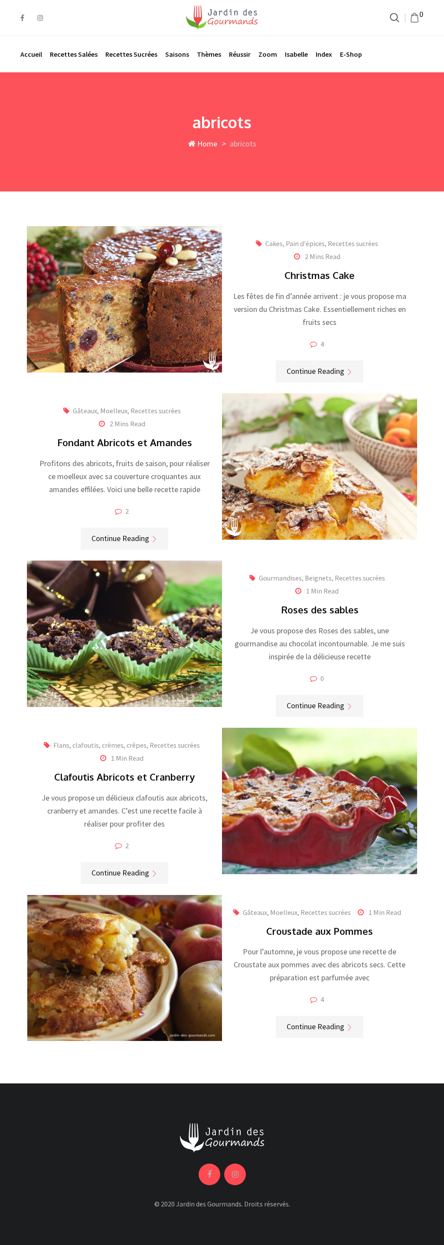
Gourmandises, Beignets (295, 578)
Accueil (31, 54)
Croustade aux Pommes (319, 931)
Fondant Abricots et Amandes (124, 442)
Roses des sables (320, 609)
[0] (414, 17)
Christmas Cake (319, 275)
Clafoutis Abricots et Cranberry (124, 777)
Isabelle (296, 54)
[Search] (394, 17)
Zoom (267, 54)
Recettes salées (74, 54)
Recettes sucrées (131, 54)
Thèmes (209, 54)
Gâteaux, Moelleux (100, 410)
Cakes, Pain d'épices (295, 243)
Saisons (177, 54)
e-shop (351, 54)
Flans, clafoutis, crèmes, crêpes (100, 745)
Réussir (240, 54)
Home (206, 144)
